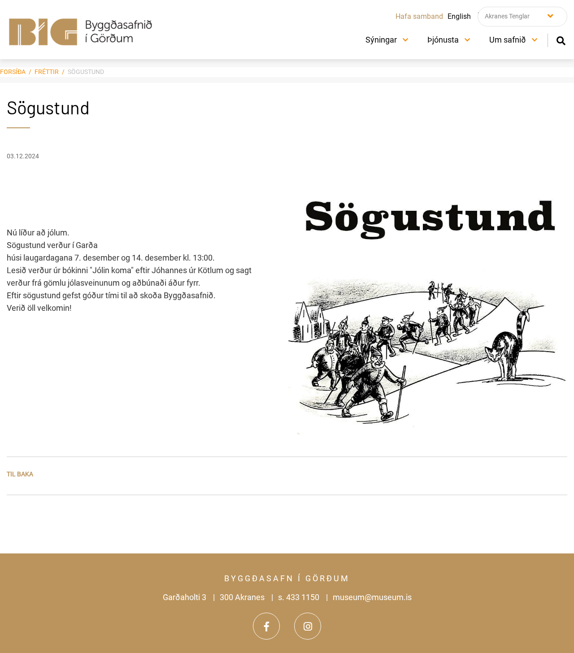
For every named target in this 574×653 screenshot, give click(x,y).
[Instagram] (307, 626)
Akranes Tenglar (507, 16)
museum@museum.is (372, 597)
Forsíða (13, 71)
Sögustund (86, 71)
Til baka (20, 474)
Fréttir (47, 71)
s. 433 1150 (298, 597)
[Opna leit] (561, 39)
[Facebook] (266, 626)
